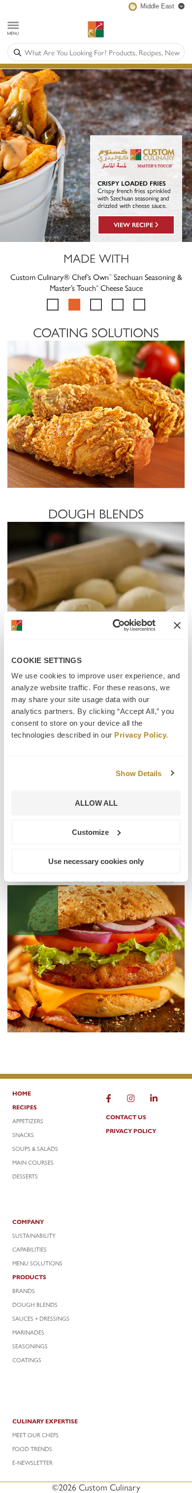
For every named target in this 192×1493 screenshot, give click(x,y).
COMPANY (28, 1221)
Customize (90, 831)
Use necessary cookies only (96, 861)
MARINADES (28, 1332)
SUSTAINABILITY (34, 1235)
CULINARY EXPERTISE (45, 1420)
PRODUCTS (29, 1276)
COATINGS (26, 1359)
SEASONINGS (30, 1345)
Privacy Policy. (141, 735)
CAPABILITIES (29, 1249)
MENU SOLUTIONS (37, 1262)
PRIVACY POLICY (131, 1130)
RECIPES (24, 1106)
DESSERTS (25, 1176)
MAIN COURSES (33, 1162)
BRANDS (23, 1290)
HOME (21, 1093)
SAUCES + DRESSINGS (40, 1318)
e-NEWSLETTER (32, 1462)
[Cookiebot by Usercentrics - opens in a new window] (116, 625)
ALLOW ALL (96, 803)
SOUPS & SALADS (35, 1148)
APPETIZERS (27, 1120)
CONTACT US (126, 1116)
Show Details (138, 773)
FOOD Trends (32, 1448)
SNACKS (23, 1134)
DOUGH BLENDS (35, 1304)
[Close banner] (177, 625)
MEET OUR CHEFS (35, 1434)
